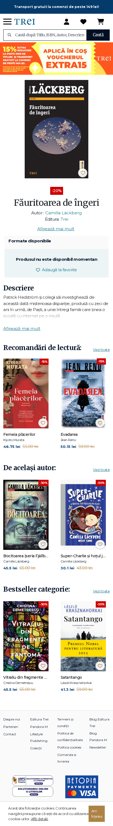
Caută (98, 34)
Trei (64, 219)
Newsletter (97, 747)
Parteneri (10, 727)
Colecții (36, 748)
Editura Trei (39, 719)
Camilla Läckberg (63, 212)
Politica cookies (69, 747)
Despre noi (11, 719)
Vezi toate (101, 349)
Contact (9, 734)
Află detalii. (40, 819)
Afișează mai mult (55, 228)
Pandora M (39, 727)
